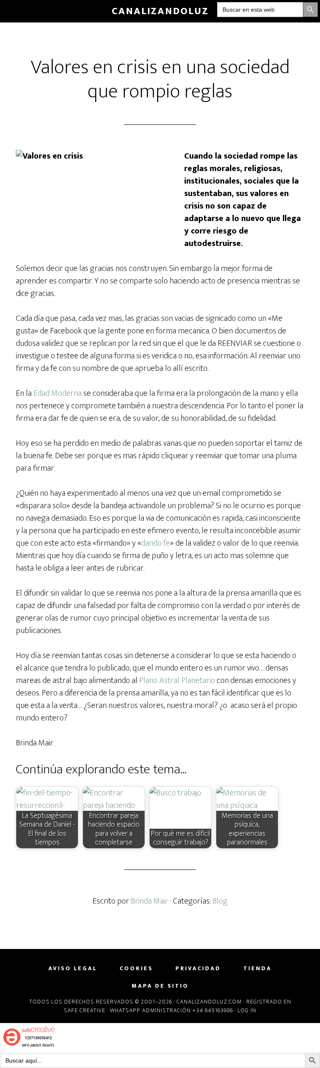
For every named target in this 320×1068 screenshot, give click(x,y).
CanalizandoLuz (160, 11)
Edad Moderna (57, 393)
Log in (247, 1010)
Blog (220, 901)
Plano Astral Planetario (177, 680)
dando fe (155, 543)
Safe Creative (84, 1010)
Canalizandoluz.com (209, 1001)
